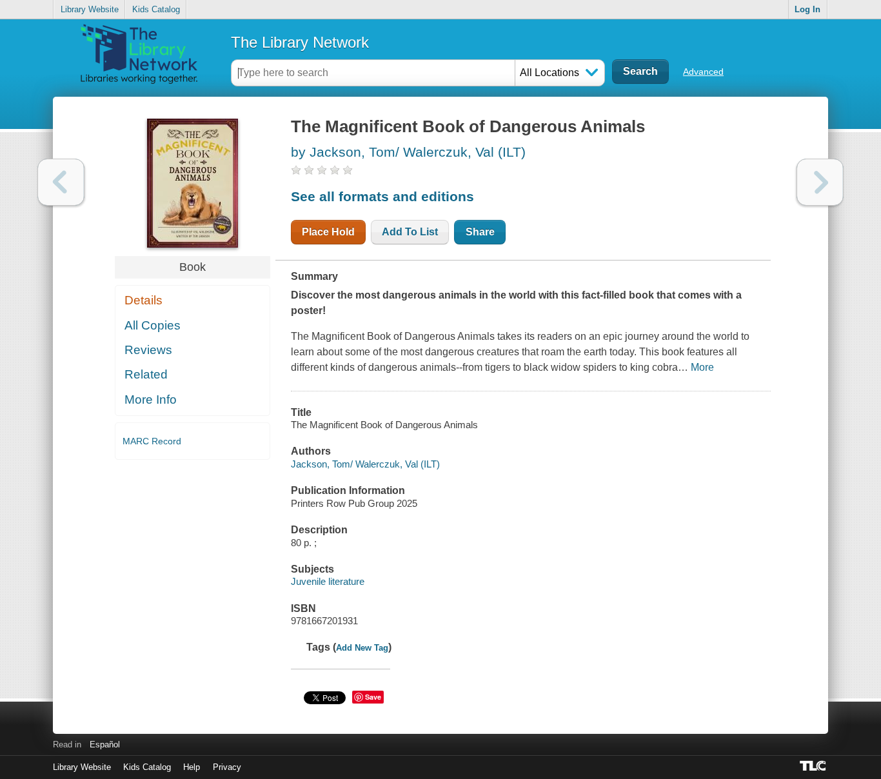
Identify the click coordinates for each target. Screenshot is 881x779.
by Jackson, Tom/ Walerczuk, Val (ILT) (408, 151)
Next (820, 182)
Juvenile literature (327, 581)
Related (146, 374)
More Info (150, 399)
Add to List (410, 231)
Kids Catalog (156, 9)
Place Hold (328, 231)
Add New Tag (362, 648)
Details (143, 300)
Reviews (148, 350)
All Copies (152, 325)
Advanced (703, 71)
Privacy (227, 767)
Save (373, 697)
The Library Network (300, 42)
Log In (807, 9)
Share (480, 231)
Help (191, 767)
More (702, 367)
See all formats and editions (382, 196)
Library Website (90, 9)
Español (105, 744)
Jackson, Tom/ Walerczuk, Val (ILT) (365, 464)
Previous (60, 182)
